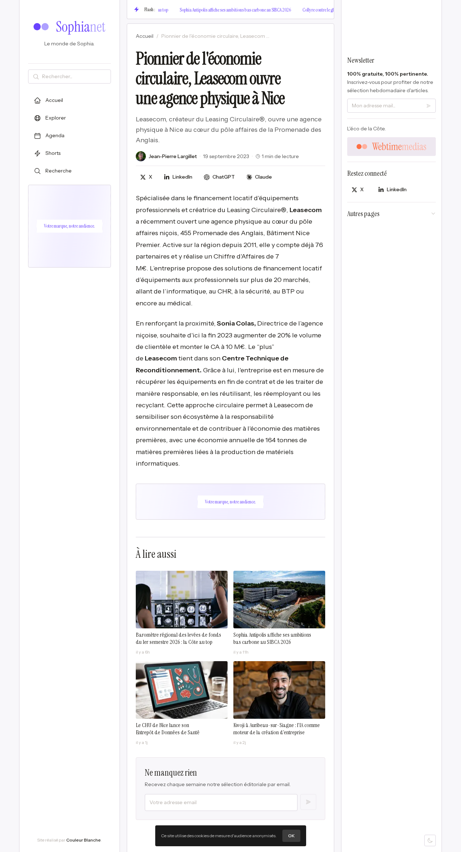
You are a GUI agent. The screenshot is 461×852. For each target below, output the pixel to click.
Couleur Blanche (83, 840)
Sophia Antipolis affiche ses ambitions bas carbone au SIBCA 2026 (222, 9)
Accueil (144, 36)
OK (291, 835)
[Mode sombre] (430, 840)
